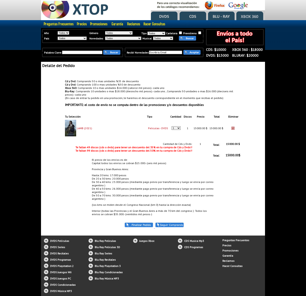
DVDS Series (57, 247)
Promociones (230, 250)
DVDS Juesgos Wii (60, 272)
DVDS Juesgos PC (60, 278)
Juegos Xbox (146, 240)
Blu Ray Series (103, 253)
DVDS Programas (60, 259)
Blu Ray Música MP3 (107, 278)
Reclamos (228, 260)
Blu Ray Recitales (105, 259)
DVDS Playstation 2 (62, 266)
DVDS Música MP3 (61, 291)
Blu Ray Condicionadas (109, 272)
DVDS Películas (59, 240)
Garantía (227, 255)
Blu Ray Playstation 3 (108, 266)
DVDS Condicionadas (63, 284)
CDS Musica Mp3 (194, 240)
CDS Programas (193, 247)
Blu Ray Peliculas (105, 240)
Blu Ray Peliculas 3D (107, 247)
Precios (226, 245)
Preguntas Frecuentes (235, 240)
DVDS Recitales (59, 253)
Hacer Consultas (232, 266)
